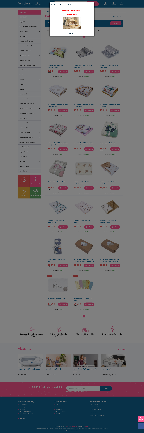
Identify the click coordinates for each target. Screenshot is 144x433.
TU (74, 33)
